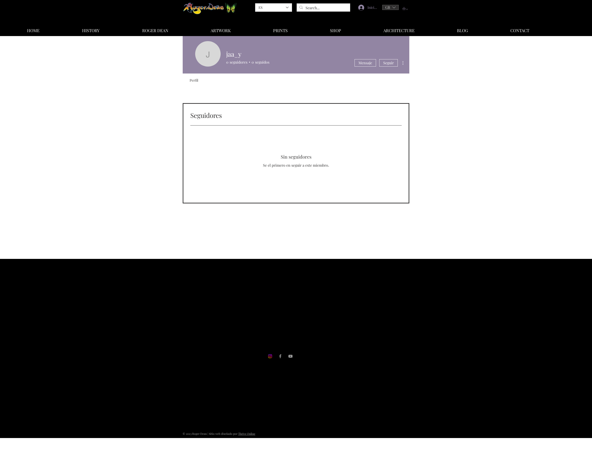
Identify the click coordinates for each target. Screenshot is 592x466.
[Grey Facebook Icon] (280, 356)
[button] (390, 7)
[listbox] (390, 7)
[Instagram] (270, 356)
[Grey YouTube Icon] (290, 356)
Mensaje (365, 62)
